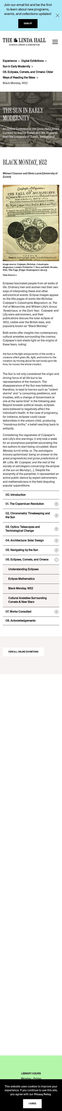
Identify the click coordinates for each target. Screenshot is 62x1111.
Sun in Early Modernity (16, 66)
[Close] (57, 15)
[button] (55, 42)
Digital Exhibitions (32, 61)
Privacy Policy (42, 1094)
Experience (10, 61)
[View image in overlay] (31, 223)
